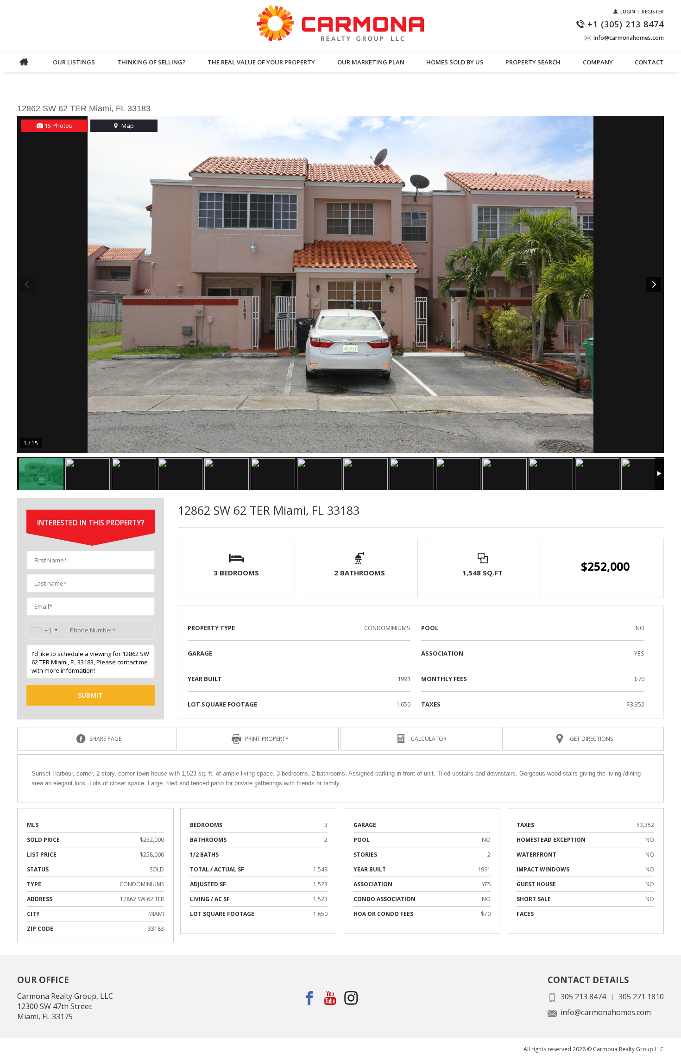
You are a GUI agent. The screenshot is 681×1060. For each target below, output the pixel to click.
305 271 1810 (641, 996)
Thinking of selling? (151, 62)
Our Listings (74, 62)
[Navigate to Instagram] (351, 997)
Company (598, 62)
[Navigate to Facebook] (309, 997)
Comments (33, 73)
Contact (649, 62)
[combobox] (44, 630)
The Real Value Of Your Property (261, 62)
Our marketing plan (370, 62)
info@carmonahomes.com (606, 1012)
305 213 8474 (583, 996)
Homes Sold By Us (455, 62)
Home (24, 61)
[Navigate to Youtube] (330, 997)
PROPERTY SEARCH (533, 62)
